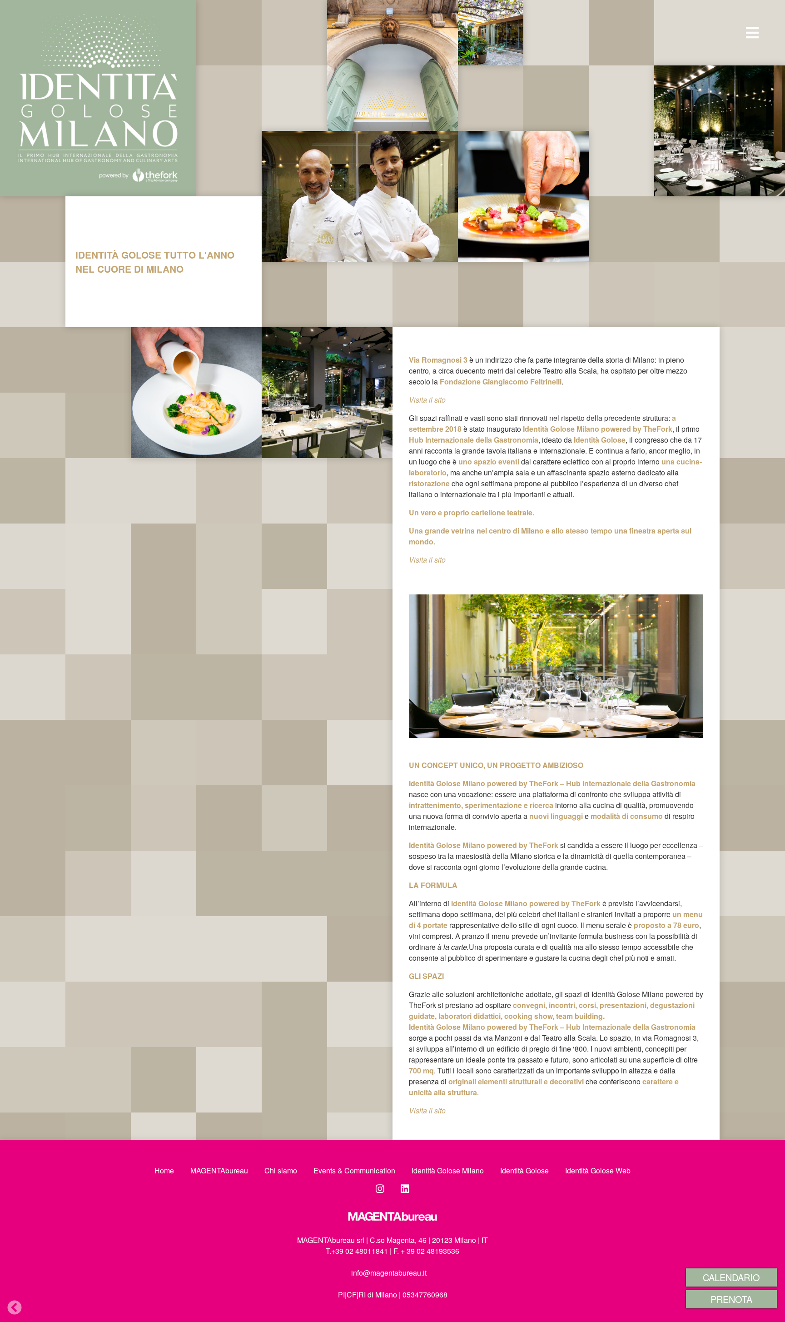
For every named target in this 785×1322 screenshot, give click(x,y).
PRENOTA (731, 1299)
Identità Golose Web (598, 1170)
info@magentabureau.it (389, 1272)
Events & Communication (354, 1170)
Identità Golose (524, 1170)
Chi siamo (280, 1170)
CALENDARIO (731, 1277)
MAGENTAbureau (219, 1170)
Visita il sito (427, 1110)
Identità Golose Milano (448, 1170)
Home (164, 1170)
